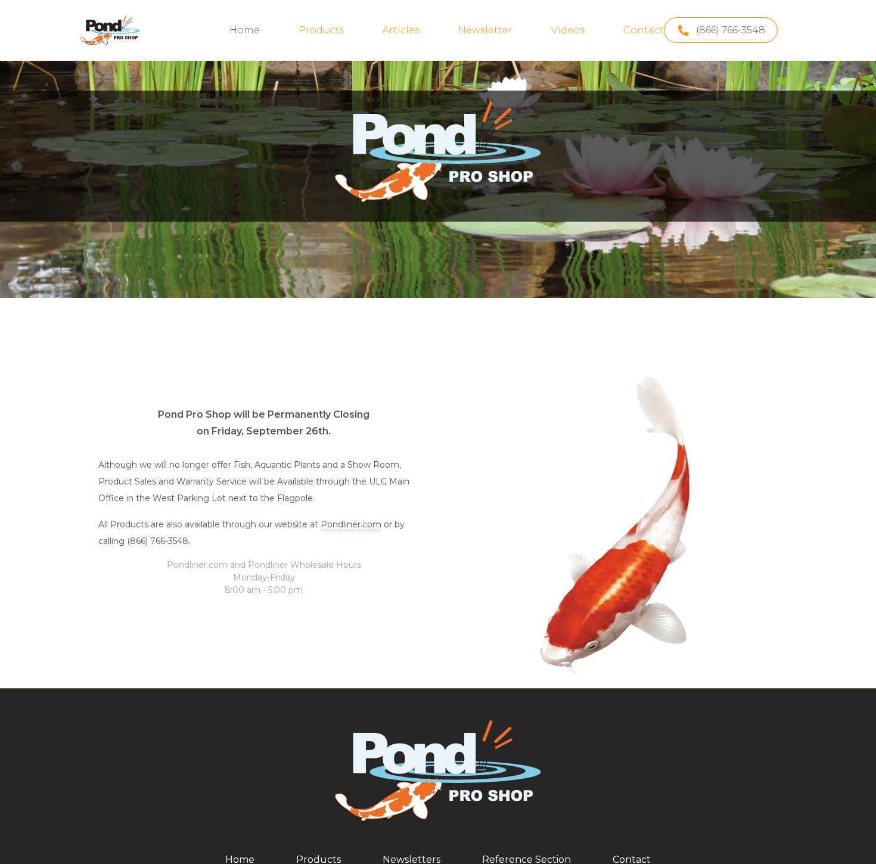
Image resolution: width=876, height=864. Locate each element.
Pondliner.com (351, 524)
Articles (401, 30)
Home (244, 30)
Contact (643, 30)
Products (321, 30)
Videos (568, 30)
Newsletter (485, 30)
